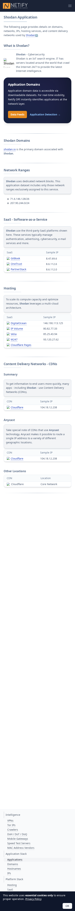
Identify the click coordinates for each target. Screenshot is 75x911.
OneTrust (16, 263)
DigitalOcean (19, 323)
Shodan (30, 35)
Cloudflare (17, 407)
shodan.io (10, 149)
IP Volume (17, 328)
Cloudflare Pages (21, 345)
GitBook (15, 258)
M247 (14, 339)
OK (67, 906)
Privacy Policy (33, 899)
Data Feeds (17, 114)
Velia (14, 334)
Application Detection (45, 114)
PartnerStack (18, 269)
